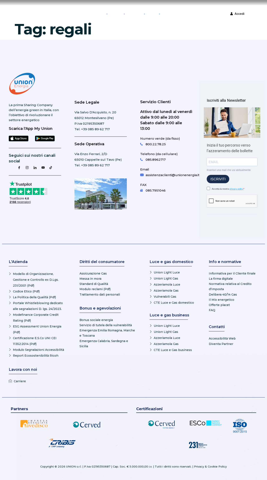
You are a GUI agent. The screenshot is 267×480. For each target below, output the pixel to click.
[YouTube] (43, 167)
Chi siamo (153, 14)
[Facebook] (19, 167)
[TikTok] (50, 167)
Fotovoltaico (116, 14)
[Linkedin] (35, 167)
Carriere (179, 14)
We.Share (168, 14)
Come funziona (135, 14)
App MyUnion (86, 14)
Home (73, 14)
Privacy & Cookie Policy (210, 466)
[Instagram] (27, 167)
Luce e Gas (100, 14)
